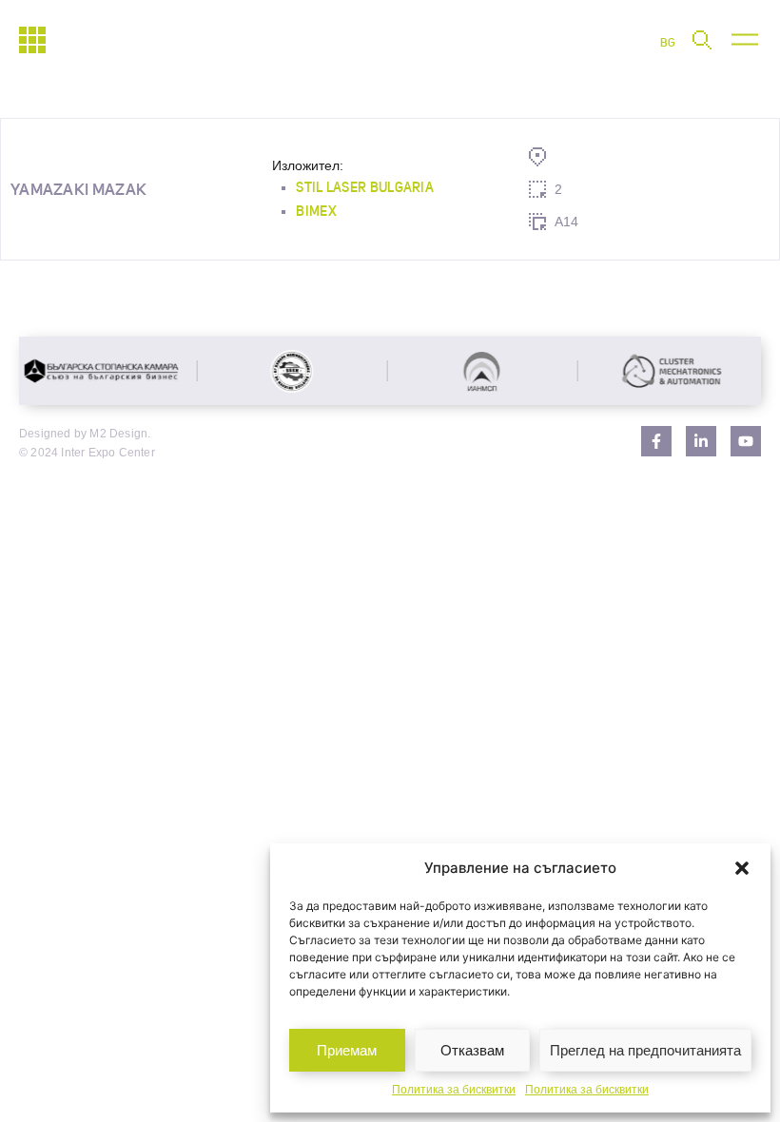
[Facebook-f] (656, 441)
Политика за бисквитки (454, 1089)
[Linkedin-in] (701, 441)
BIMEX (316, 211)
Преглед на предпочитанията (645, 1050)
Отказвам (472, 1050)
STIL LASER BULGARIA (365, 187)
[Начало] (32, 40)
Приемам (347, 1050)
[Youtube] (746, 441)
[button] (741, 868)
